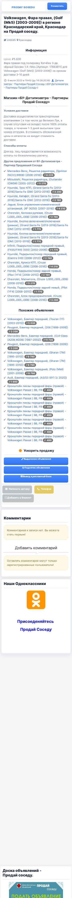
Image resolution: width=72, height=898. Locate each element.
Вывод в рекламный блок (37, 476)
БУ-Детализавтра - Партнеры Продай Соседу (44, 100)
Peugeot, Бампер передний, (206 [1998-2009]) (37, 327)
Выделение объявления (37, 458)
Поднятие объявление (37, 467)
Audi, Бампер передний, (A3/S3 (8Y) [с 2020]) (37, 377)
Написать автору (19, 488)
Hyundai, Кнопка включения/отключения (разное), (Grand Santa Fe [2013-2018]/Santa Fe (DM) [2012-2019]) (37, 225)
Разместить (57, 6)
